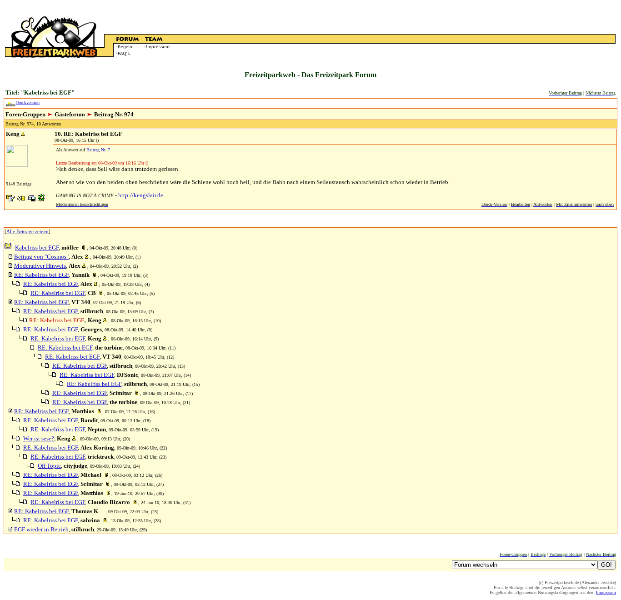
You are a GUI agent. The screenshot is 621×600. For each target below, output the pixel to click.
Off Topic (49, 465)
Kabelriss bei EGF (37, 247)
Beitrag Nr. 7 (98, 149)
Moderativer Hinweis (40, 265)
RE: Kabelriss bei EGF (41, 274)
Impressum (606, 592)
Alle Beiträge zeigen (27, 231)
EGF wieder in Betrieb (41, 529)
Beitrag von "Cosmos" (41, 256)
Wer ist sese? (38, 438)
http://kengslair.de (140, 195)
